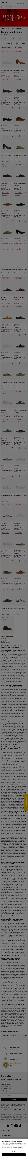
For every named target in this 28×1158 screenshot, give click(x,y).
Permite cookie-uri (14, 1154)
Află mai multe (19, 1147)
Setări (13, 1151)
